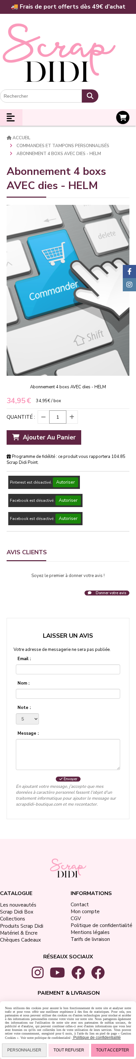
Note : (24, 708)
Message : (28, 733)
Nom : (23, 683)
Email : (24, 659)
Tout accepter (112, 1050)
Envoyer (70, 779)
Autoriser (65, 482)
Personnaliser (24, 1050)
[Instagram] (129, 284)
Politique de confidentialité (96, 1037)
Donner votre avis (110, 593)
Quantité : (21, 417)
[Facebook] (129, 271)
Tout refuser (68, 1050)
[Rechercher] (90, 96)
